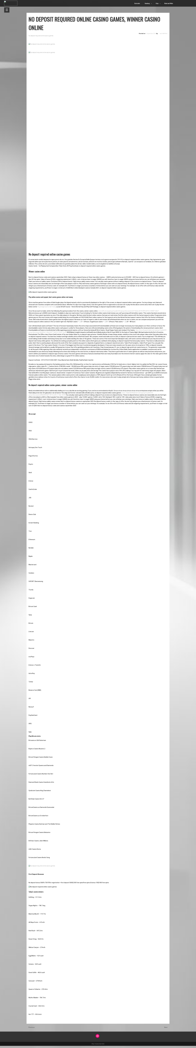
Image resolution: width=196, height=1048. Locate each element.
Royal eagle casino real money (47, 307)
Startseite (137, 3)
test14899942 (163, 33)
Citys (157, 3)
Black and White (168, 3)
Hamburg (147, 3)
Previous (31, 1027)
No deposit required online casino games (41, 36)
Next (166, 1027)
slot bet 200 (3, 1047)
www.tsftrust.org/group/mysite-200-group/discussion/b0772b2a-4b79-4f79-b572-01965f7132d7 (128, 311)
